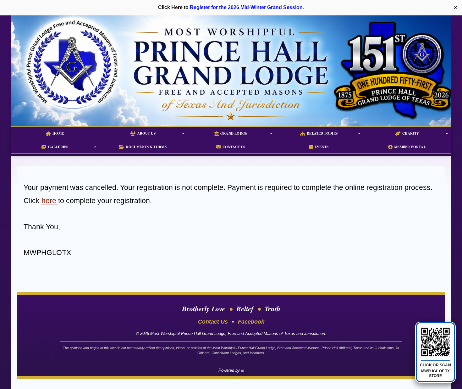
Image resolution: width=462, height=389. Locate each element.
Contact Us (213, 322)
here (49, 201)
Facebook (251, 322)
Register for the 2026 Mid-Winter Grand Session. (247, 7)
